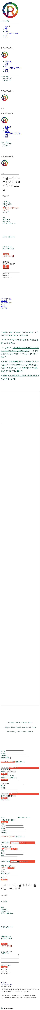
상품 (6, 28)
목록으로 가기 (6, 849)
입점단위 (7, 26)
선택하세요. (7, 219)
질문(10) (3, 306)
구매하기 (4, 879)
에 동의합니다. (13, 762)
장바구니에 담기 (6, 946)
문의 (6, 37)
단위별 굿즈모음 (13, 33)
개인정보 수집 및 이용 (8, 762)
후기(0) (3, 304)
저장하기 (4, 773)
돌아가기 (4, 867)
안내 (6, 35)
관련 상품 (4, 308)
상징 (6, 30)
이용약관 (4, 982)
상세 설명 (4, 301)
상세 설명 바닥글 (6, 302)
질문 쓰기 (4, 822)
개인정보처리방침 (6, 984)
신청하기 (4, 967)
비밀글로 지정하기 (7, 847)
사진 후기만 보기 (8, 775)
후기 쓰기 (4, 779)
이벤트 (6, 31)
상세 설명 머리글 (6, 299)
